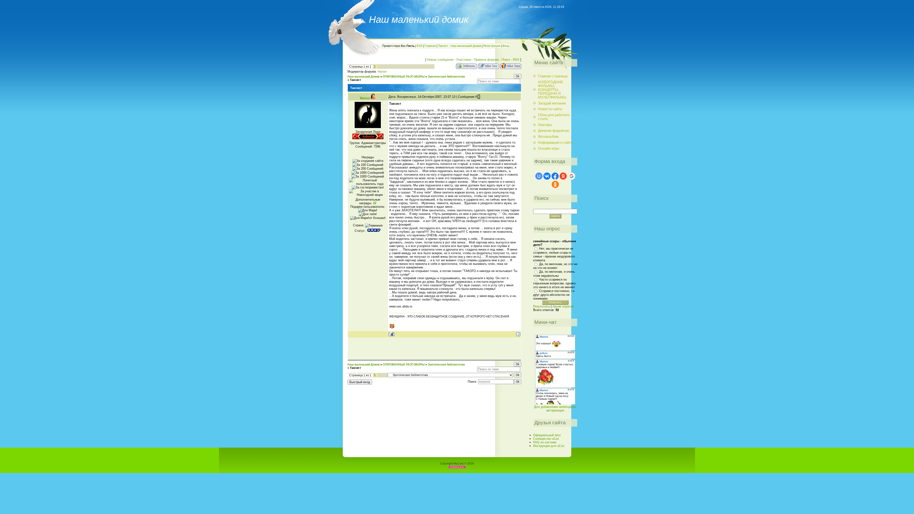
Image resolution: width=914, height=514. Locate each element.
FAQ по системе (544, 442)
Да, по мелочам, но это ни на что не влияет (555, 266)
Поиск (506, 59)
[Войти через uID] (538, 176)
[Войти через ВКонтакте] (547, 176)
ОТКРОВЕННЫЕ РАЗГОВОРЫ (404, 76)
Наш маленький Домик (364, 76)
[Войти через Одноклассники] (555, 184)
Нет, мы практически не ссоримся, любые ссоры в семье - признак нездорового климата (554, 254)
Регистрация (491, 46)
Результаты (541, 306)
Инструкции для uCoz (548, 446)
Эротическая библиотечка (446, 76)
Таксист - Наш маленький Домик (459, 46)
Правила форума (486, 59)
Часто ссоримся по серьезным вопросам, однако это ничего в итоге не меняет (554, 283)
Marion (382, 71)
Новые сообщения (440, 59)
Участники (463, 59)
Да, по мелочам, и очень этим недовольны (554, 273)
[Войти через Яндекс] (563, 176)
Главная (430, 46)
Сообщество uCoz (546, 438)
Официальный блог (547, 435)
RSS (419, 46)
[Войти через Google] (571, 176)
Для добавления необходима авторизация (555, 408)
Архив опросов (563, 306)
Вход (505, 46)
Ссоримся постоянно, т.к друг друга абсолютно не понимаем (554, 294)
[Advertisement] (434, 348)
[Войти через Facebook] (555, 176)
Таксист (355, 80)
